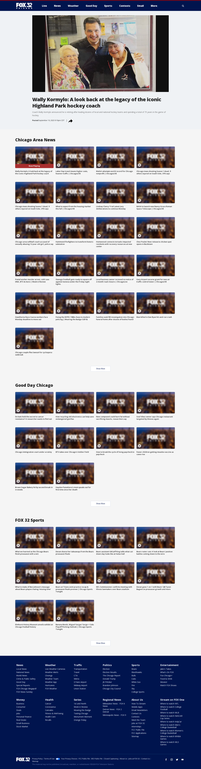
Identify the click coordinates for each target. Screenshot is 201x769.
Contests (135, 716)
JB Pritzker (107, 682)
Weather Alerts (51, 672)
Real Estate (21, 720)
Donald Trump (109, 678)
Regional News (112, 699)
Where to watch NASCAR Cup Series (171, 717)
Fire (133, 685)
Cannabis (49, 710)
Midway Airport (80, 685)
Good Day (20, 682)
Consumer (20, 707)
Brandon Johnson (110, 685)
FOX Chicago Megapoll (26, 688)
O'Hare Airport (80, 682)
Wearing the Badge (82, 710)
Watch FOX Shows (168, 685)
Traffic (78, 665)
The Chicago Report (111, 675)
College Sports (138, 692)
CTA (76, 675)
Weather (50, 665)
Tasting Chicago (81, 713)
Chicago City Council (112, 688)
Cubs (134, 678)
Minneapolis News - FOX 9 (114, 715)
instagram (171, 759)
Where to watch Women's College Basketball (171, 731)
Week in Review (81, 707)
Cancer (48, 703)
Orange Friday (80, 720)
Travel (76, 672)
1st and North (80, 703)
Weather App (51, 682)
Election (106, 669)
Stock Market (22, 726)
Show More (100, 369)
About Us (137, 699)
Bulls (134, 675)
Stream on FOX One (172, 699)
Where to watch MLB (169, 712)
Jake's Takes (165, 669)
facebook (166, 759)
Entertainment (169, 665)
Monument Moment (83, 716)
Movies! (163, 682)
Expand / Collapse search (183, 6)
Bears (134, 669)
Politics (107, 665)
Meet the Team (138, 720)
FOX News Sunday (24, 692)
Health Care (50, 716)
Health (49, 699)
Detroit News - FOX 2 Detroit (112, 710)
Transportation (80, 669)
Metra (76, 678)
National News (22, 672)
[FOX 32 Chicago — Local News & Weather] (25, 6)
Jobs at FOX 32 (138, 723)
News (19, 665)
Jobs (18, 713)
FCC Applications (139, 733)
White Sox (136, 682)
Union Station (80, 688)
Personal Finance (23, 716)
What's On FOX (167, 672)
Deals (18, 710)
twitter (177, 759)
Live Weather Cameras (55, 669)
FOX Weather (51, 688)
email (182, 759)
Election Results (110, 672)
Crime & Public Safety (25, 678)
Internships (136, 726)
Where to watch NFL (169, 703)
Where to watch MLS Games (169, 743)
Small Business (23, 723)
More (154, 5)
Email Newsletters (140, 710)
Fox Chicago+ (166, 675)
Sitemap (135, 736)
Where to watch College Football (170, 708)
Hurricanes (50, 685)
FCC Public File (138, 729)
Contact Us (136, 713)
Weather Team (51, 678)
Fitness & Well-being (54, 713)
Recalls (48, 720)
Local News (21, 669)
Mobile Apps (137, 707)
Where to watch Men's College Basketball (170, 726)
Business (20, 703)
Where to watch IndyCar (171, 721)
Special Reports (23, 685)
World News (21, 675)
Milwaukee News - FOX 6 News (114, 704)
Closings (49, 675)
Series (77, 699)
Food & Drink (166, 678)
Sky (133, 688)
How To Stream (139, 703)
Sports (136, 665)
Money (20, 699)
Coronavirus (50, 707)
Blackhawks (137, 672)
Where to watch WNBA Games (170, 737)
